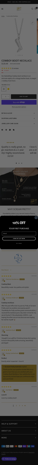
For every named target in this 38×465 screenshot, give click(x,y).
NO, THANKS (19, 243)
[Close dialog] (36, 217)
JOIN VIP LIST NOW (19, 238)
